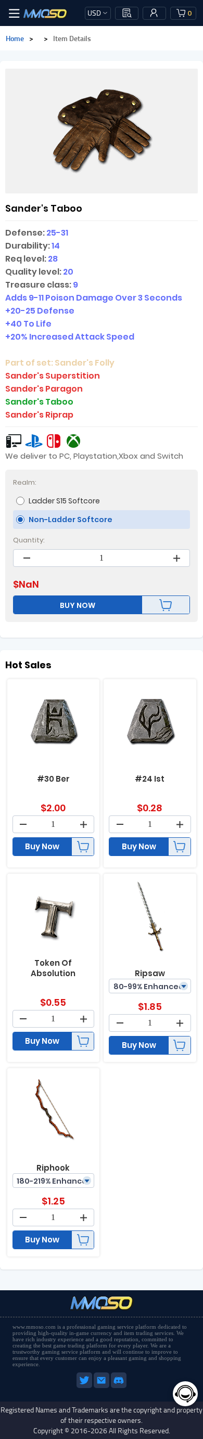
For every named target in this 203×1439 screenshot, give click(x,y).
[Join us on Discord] (118, 1386)
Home (15, 38)
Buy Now (42, 846)
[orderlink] (127, 13)
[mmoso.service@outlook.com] (102, 1386)
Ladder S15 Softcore (64, 501)
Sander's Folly (85, 363)
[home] (45, 13)
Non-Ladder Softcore (70, 519)
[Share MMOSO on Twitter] (85, 1386)
